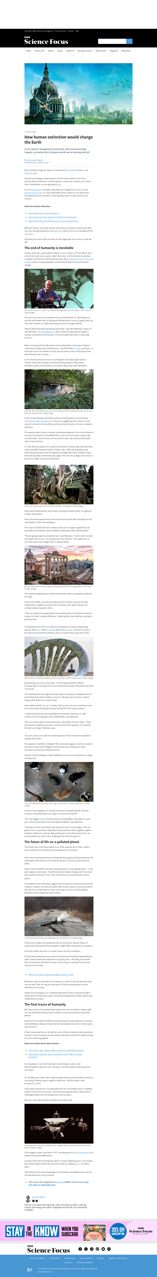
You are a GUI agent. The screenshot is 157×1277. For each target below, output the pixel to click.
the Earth (72, 170)
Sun (77, 1164)
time (59, 184)
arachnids (68, 630)
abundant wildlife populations (38, 421)
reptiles (51, 630)
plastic (79, 189)
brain (42, 819)
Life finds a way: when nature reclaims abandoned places (56, 1050)
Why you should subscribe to (51, 974)
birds (37, 630)
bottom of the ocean (33, 192)
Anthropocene (30, 173)
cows (46, 705)
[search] (129, 41)
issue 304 (60, 1182)
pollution (36, 189)
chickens (78, 348)
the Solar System (82, 1152)
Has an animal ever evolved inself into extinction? (52, 217)
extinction (57, 231)
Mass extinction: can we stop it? (44, 213)
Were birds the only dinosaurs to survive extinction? (54, 221)
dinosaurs (28, 234)
